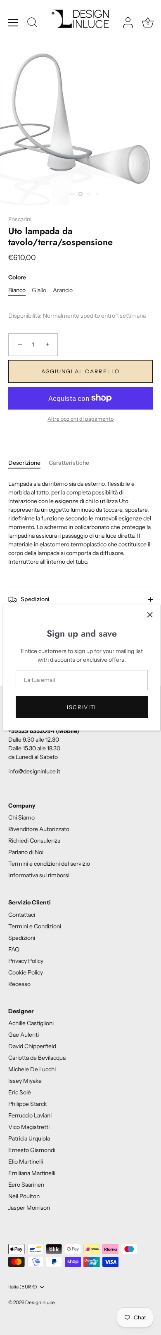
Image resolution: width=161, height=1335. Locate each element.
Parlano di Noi (25, 852)
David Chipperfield (32, 1046)
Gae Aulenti (23, 1034)
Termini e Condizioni (34, 926)
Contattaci (21, 914)
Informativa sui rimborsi (38, 875)
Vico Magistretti (29, 1127)
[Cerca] (32, 23)
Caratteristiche (69, 462)
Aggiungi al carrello (80, 371)
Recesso (19, 984)
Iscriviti (81, 707)
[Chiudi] (150, 615)
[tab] (28, 463)
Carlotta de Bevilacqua (37, 1057)
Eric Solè (19, 1092)
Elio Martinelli (25, 1161)
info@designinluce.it (34, 771)
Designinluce (39, 1302)
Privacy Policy (25, 961)
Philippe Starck (27, 1104)
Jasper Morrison (29, 1207)
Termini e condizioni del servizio (49, 863)
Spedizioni (34, 599)
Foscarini (19, 219)
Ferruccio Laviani (30, 1115)
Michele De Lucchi (32, 1069)
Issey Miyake (25, 1080)
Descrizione (24, 462)
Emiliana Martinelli (31, 1173)
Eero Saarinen (26, 1184)
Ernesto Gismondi (31, 1150)
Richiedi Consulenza (34, 840)
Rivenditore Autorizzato (38, 829)
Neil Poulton (24, 1196)
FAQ (13, 949)
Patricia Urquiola (29, 1138)
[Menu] (13, 23)
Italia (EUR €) (22, 1287)
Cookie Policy (25, 972)
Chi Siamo (21, 817)
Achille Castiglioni (31, 1023)
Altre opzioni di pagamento (80, 419)
